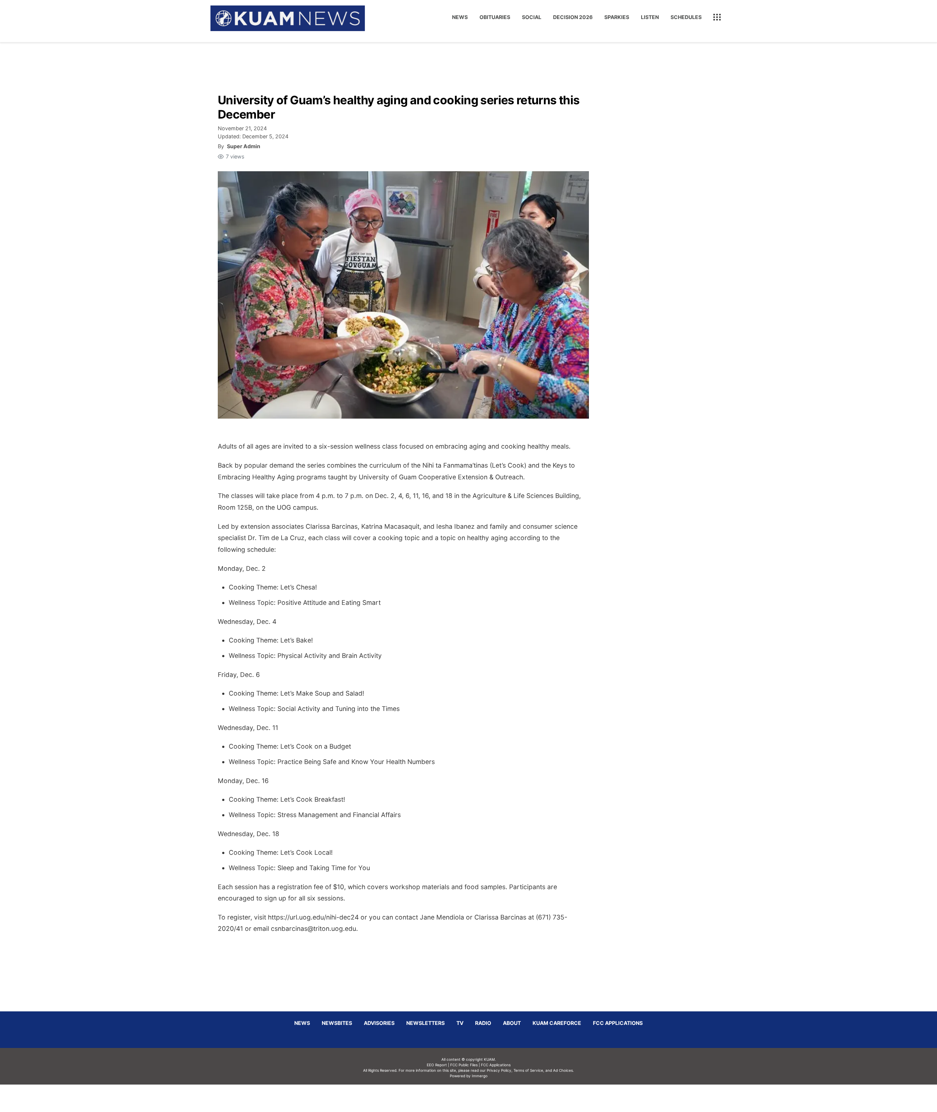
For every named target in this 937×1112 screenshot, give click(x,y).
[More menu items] (717, 17)
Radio (483, 1023)
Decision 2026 (573, 17)
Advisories (379, 1023)
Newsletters (425, 1023)
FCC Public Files (464, 1065)
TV (459, 1023)
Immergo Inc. (479, 1098)
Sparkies (616, 17)
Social (531, 17)
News (460, 17)
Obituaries (494, 17)
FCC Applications (618, 1023)
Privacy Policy (499, 1070)
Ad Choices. (563, 1070)
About (512, 1023)
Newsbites (337, 1023)
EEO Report (437, 1065)
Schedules (686, 17)
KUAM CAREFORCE (557, 1023)
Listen (650, 17)
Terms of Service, (529, 1070)
